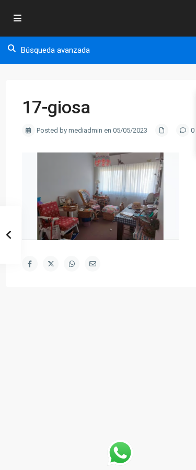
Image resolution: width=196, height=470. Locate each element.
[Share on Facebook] (30, 264)
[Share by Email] (92, 264)
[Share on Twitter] (51, 264)
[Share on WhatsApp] (71, 264)
